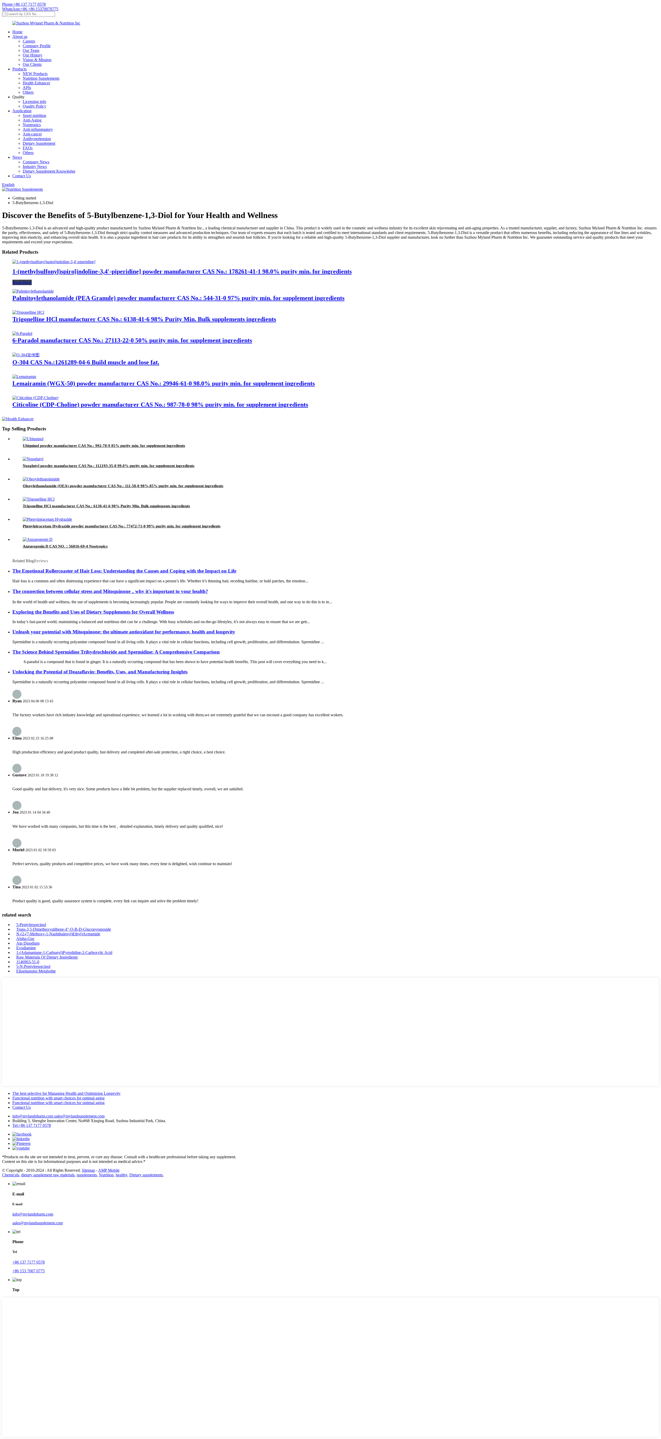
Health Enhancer (36, 83)
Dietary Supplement (39, 143)
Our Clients (32, 64)
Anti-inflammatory (38, 129)
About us (19, 36)
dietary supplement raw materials (48, 1175)
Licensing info (34, 101)
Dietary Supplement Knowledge (49, 171)
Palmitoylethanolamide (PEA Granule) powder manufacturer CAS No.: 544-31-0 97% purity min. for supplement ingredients (178, 298)
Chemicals (10, 1175)
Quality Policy (34, 106)
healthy (121, 1175)
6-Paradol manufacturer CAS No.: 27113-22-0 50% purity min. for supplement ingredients (132, 340)
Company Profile (37, 46)
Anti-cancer (32, 134)
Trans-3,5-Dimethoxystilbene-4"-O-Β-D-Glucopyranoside (63, 929)
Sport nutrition (34, 115)
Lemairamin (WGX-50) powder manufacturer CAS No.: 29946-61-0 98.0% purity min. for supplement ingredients (163, 383)
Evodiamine (26, 948)
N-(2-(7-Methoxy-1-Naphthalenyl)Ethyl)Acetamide (58, 934)
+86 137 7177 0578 (28, 1262)
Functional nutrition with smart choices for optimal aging (58, 1098)
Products (19, 69)
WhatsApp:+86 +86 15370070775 (30, 9)
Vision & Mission (37, 60)
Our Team (31, 50)
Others (28, 92)
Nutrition (106, 1175)
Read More (22, 282)
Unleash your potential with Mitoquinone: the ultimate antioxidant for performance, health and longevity (123, 631)
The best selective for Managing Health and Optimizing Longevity (66, 1093)
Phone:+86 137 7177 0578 (24, 4)
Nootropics (32, 125)
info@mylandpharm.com (33, 1116)
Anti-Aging (32, 120)
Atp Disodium (28, 943)
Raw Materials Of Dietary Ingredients (47, 957)
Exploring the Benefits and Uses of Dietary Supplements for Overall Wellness (93, 612)
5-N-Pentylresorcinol (33, 966)
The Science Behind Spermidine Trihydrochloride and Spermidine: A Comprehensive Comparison (116, 652)
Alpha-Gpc (25, 938)
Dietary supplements (146, 1175)
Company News (36, 162)
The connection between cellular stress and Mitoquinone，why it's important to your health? (110, 591)
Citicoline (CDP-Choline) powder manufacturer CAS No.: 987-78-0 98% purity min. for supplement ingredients (160, 404)
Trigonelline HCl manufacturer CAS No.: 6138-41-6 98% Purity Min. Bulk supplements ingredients (144, 319)
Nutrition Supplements (41, 78)
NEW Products (35, 73)
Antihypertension (37, 138)
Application (22, 111)
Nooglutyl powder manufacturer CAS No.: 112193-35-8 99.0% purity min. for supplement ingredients (108, 466)
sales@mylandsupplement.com (79, 1116)
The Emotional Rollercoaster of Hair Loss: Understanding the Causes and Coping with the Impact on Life (124, 571)
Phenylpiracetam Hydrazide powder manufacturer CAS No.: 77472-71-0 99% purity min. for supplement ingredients (122, 526)
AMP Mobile (109, 1170)
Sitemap (88, 1170)
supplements (87, 1175)
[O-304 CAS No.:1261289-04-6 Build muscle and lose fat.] (26, 355)
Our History (32, 55)
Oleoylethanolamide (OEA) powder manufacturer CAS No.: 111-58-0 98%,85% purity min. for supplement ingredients (123, 486)
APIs (27, 87)
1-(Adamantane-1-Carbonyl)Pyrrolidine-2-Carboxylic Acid (64, 952)
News (17, 157)
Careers (29, 41)
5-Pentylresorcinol (31, 924)
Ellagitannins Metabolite (36, 971)
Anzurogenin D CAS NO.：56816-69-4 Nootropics (65, 546)
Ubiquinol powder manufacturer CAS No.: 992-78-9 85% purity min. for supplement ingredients (104, 446)
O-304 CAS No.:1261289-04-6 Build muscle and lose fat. (85, 362)
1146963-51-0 (27, 962)
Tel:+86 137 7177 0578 (31, 1125)
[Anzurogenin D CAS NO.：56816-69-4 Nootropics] (37, 539)
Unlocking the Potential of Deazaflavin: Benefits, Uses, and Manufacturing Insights (99, 671)
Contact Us (21, 176)
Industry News (35, 166)
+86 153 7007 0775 (28, 1271)
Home (17, 32)
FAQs (28, 148)
